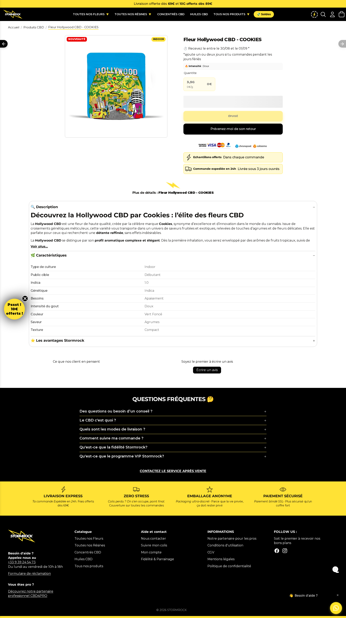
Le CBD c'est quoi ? (97, 420)
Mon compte (151, 552)
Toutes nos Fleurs (88, 538)
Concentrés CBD (87, 552)
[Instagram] (285, 551)
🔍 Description (44, 207)
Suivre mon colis (154, 545)
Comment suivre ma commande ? (111, 438)
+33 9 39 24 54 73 (22, 562)
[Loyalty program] (314, 14)
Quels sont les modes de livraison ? (112, 429)
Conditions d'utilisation (225, 545)
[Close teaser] (25, 299)
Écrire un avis (207, 370)
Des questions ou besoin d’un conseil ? (115, 411)
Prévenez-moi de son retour (233, 129)
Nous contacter (153, 538)
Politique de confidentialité (229, 566)
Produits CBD (33, 27)
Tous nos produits (88, 566)
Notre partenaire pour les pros (231, 538)
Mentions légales (220, 559)
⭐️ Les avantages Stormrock (57, 340)
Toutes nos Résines (89, 545)
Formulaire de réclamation (29, 573)
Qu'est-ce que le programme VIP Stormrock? (121, 456)
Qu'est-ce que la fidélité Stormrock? (113, 447)
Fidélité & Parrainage (157, 559)
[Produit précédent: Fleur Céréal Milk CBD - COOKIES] (4, 44)
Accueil (13, 27)
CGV (210, 552)
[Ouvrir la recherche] (323, 14)
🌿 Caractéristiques (49, 255)
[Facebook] (277, 551)
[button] (14, 309)
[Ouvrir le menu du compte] (332, 14)
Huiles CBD (83, 559)
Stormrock (177, 610)
